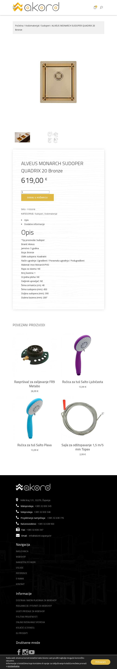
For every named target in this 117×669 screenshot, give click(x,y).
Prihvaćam (100, 661)
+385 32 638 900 (46, 523)
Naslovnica (22, 551)
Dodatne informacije (34, 224)
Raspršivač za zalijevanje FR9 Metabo (34, 383)
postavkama (13, 666)
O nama (20, 578)
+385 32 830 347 (35, 529)
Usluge (19, 567)
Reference (21, 573)
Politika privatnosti (26, 616)
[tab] (58, 220)
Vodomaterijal (32, 25)
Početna (19, 25)
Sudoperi (45, 25)
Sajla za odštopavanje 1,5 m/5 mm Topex (83, 447)
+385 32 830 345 (43, 506)
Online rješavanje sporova (30, 622)
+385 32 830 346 (42, 512)
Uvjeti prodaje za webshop (30, 611)
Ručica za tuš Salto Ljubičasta (82, 381)
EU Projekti (22, 633)
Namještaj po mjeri (26, 562)
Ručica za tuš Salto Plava (34, 445)
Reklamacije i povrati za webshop (34, 605)
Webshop (21, 556)
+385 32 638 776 (55, 517)
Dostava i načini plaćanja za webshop (36, 600)
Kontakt (20, 584)
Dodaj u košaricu (37, 197)
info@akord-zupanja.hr (40, 535)
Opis (26, 220)
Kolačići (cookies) (25, 627)
